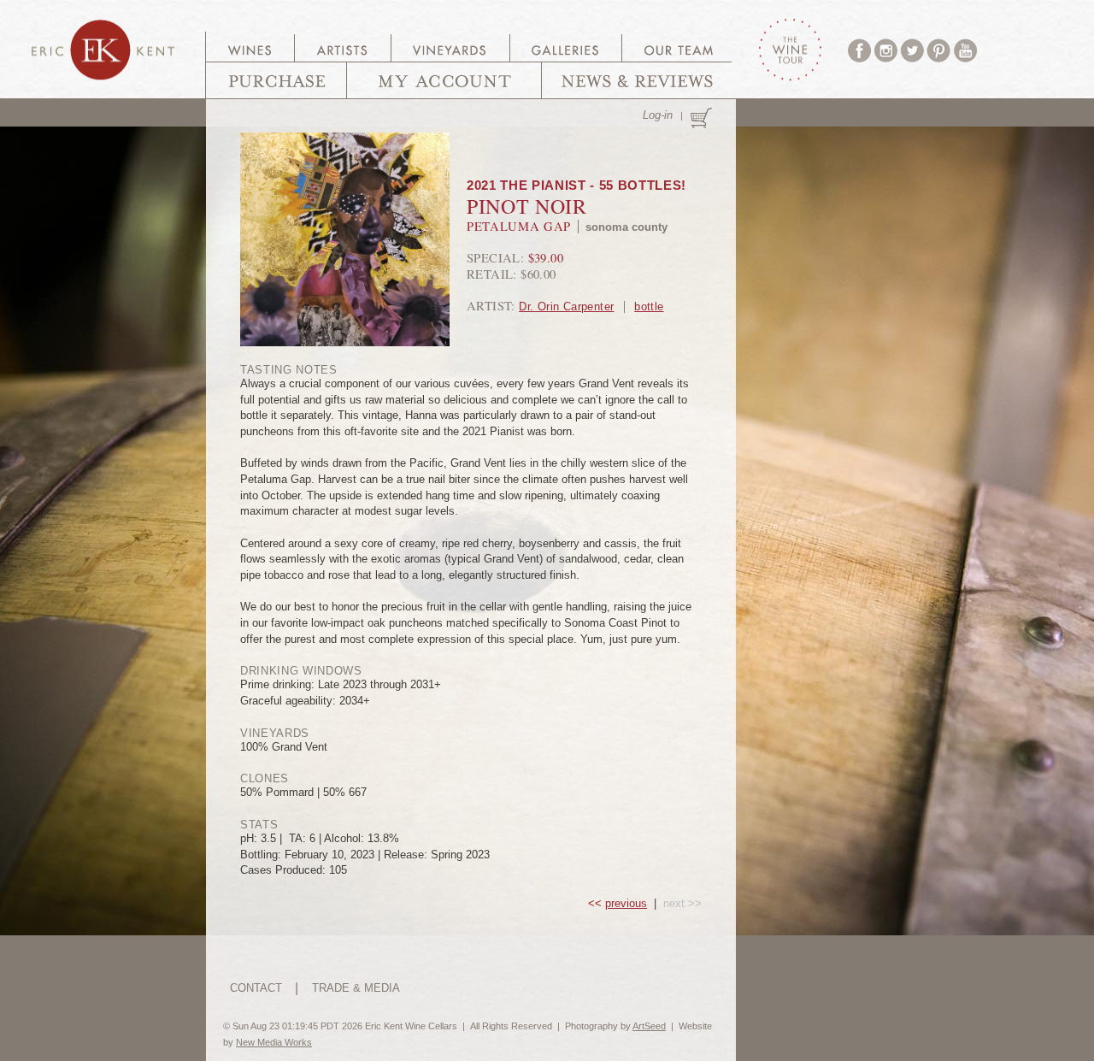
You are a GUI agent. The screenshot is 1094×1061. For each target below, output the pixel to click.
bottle (648, 306)
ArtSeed (649, 1026)
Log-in (658, 115)
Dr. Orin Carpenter (566, 306)
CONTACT (256, 987)
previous (626, 903)
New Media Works (274, 1042)
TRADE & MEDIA (356, 987)
